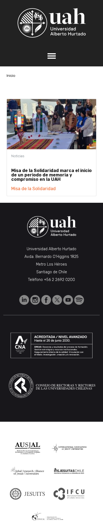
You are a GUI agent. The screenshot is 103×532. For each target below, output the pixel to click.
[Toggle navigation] (51, 55)
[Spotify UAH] (79, 299)
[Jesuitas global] (27, 494)
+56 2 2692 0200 (59, 279)
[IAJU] (69, 448)
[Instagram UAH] (35, 299)
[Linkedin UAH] (24, 299)
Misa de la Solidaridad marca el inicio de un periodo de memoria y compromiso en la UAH (51, 175)
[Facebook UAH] (46, 299)
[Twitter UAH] (57, 299)
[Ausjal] (27, 448)
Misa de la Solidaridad (33, 188)
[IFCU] (69, 494)
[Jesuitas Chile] (69, 470)
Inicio (11, 76)
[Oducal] (48, 516)
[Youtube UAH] (68, 299)
